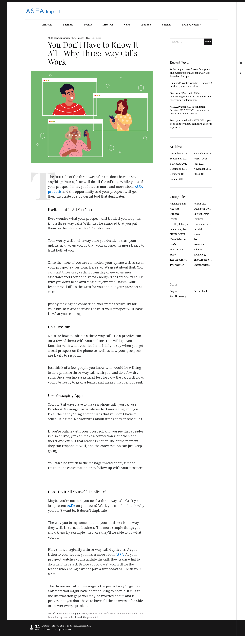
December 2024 (178, 153)
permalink (93, 617)
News (127, 24)
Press (196, 239)
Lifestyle (108, 24)
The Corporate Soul (180, 259)
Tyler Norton (177, 264)
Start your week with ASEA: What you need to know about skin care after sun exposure (191, 124)
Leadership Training (181, 229)
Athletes (47, 24)
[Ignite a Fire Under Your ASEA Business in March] (240, 73)
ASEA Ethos (200, 203)
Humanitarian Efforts (205, 224)
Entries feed (200, 291)
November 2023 (202, 153)
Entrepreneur (62, 617)
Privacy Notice (191, 24)
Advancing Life (178, 203)
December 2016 (178, 168)
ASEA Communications (59, 38)
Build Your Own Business (117, 613)
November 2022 (178, 163)
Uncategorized (202, 264)
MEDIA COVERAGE (180, 234)
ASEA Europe (95, 613)
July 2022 (199, 163)
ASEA (71, 505)
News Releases (178, 239)
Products (146, 24)
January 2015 (177, 179)
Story (173, 254)
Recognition (176, 249)
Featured (198, 218)
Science (166, 24)
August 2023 (200, 158)
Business (68, 24)
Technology (200, 254)
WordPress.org (178, 296)
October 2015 (177, 173)
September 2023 (179, 158)
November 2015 (202, 168)
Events (88, 24)
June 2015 (199, 173)
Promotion (199, 244)
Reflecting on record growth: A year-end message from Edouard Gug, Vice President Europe (190, 73)
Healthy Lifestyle (179, 224)
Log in (173, 291)
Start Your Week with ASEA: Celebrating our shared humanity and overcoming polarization (190, 97)
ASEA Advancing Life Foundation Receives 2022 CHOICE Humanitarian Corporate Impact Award (190, 110)
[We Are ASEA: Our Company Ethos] (240, 68)
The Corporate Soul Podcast (209, 259)
